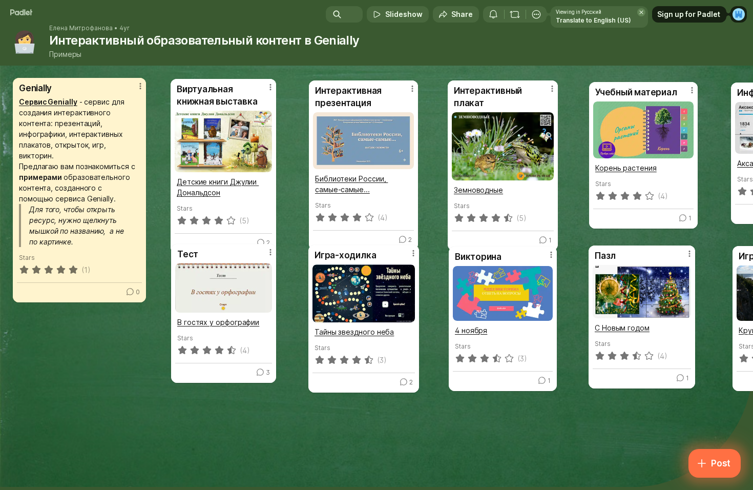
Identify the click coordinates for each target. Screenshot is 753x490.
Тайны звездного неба (354, 332)
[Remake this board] (515, 14)
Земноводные (478, 190)
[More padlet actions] (536, 14)
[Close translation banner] (641, 12)
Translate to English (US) (593, 20)
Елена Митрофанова (81, 28)
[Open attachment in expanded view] (503, 293)
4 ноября (471, 330)
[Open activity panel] (493, 14)
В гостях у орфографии (218, 322)
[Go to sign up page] (738, 14)
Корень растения (626, 168)
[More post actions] (140, 86)
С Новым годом (622, 327)
